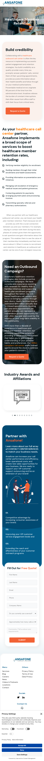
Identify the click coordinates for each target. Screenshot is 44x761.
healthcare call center (21, 131)
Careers (5, 676)
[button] (12, 415)
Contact (5, 687)
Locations (6, 685)
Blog (4, 674)
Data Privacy (27, 676)
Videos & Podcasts (10, 682)
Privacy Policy (28, 671)
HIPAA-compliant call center (21, 344)
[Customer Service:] (22, 708)
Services (5, 671)
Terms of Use (27, 674)
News (4, 679)
